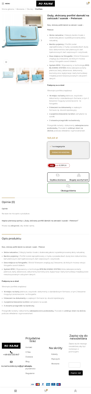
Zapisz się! (76, 373)
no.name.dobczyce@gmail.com (16, 366)
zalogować (15, 226)
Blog (27, 361)
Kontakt (28, 347)
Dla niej (30, 9)
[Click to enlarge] (6, 62)
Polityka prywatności (30, 367)
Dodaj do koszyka (60, 152)
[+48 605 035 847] (11, 352)
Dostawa (29, 357)
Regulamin (30, 373)
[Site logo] (45, 3)
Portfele (38, 9)
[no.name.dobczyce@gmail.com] (11, 362)
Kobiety (54, 354)
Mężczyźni (55, 359)
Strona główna (8, 9)
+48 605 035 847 (11, 354)
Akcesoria (20, 9)
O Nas (28, 352)
